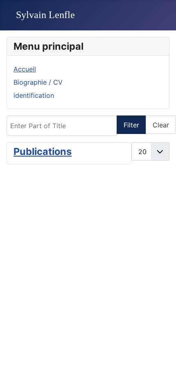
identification (34, 95)
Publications (43, 151)
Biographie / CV (38, 82)
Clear (161, 125)
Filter (131, 125)
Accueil (25, 69)
